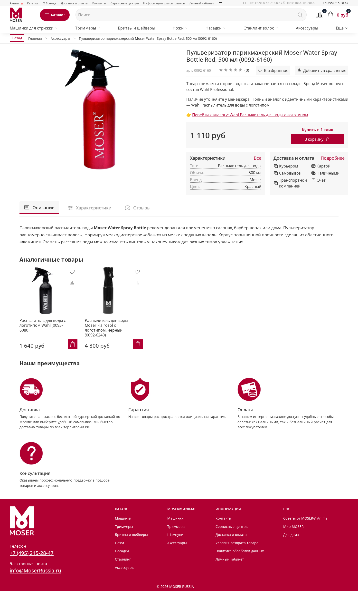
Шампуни (175, 534)
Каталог (32, 3)
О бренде (50, 3)
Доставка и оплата (74, 3)
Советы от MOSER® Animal (306, 518)
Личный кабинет (201, 3)
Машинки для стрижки (31, 28)
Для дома (291, 534)
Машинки (123, 518)
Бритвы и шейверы (136, 28)
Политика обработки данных (240, 551)
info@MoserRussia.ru (35, 570)
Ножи (178, 28)
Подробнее (333, 158)
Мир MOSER (293, 526)
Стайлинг (123, 559)
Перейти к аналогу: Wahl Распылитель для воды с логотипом (250, 115)
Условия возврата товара (237, 543)
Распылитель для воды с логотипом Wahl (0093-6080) (42, 325)
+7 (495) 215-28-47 (335, 2)
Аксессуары (307, 28)
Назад (17, 37)
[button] (234, 70)
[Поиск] (300, 15)
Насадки (214, 28)
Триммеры (85, 28)
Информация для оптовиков (164, 3)
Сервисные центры (125, 3)
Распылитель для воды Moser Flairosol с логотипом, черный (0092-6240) (106, 328)
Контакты (99, 3)
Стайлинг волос (259, 28)
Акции (15, 3)
